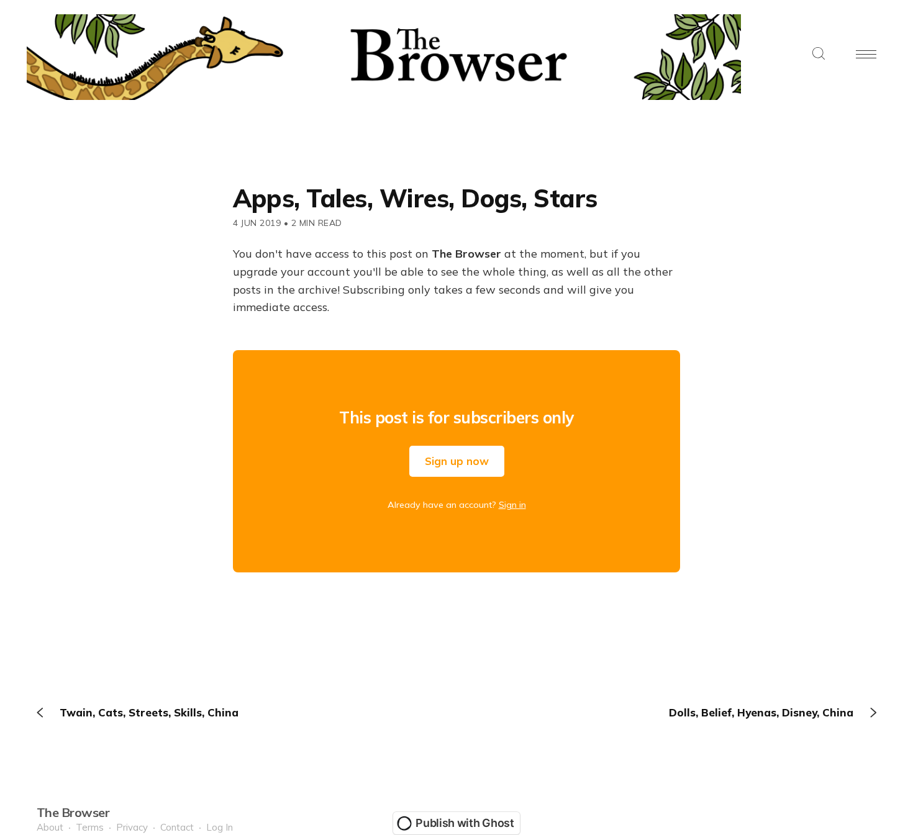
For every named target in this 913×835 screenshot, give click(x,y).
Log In (219, 827)
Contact (177, 827)
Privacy (132, 827)
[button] (818, 54)
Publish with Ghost (465, 822)
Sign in (512, 504)
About (50, 827)
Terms (90, 827)
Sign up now (457, 460)
